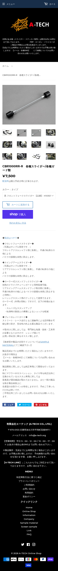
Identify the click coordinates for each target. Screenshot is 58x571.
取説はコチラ (11, 238)
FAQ (29, 534)
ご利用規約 (29, 485)
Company (29, 519)
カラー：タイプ (10, 189)
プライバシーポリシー (29, 481)
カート (52, 4)
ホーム (5, 66)
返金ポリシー (29, 496)
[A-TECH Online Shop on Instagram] (33, 545)
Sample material (29, 523)
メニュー (10, 4)
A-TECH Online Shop (30, 553)
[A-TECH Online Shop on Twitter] (22, 545)
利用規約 (29, 492)
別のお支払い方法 (17, 223)
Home (29, 507)
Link (29, 530)
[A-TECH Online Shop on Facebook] (28, 545)
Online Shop (29, 511)
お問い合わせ (29, 489)
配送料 (5, 181)
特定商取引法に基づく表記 (29, 477)
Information (29, 515)
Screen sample (29, 526)
